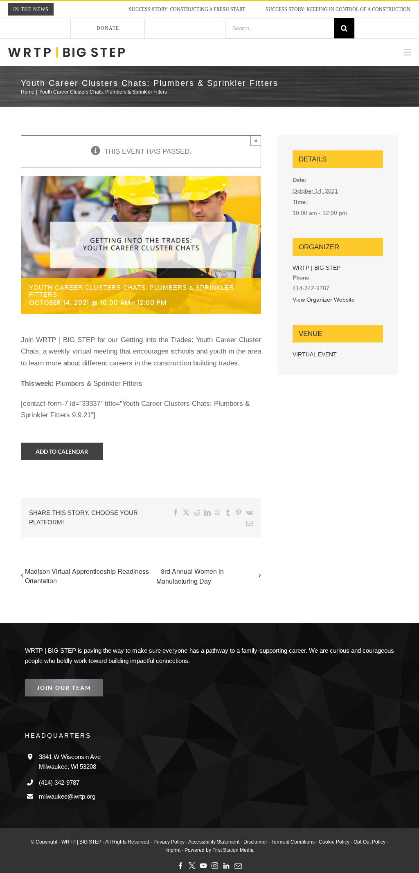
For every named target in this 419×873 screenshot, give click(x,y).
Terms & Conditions (277, 831)
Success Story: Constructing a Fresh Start (167, 10)
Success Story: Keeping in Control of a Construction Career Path (331, 10)
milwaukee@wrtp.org (67, 785)
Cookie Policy (315, 831)
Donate (108, 28)
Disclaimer (242, 831)
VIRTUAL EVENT (314, 354)
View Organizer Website (323, 299)
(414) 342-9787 (61, 771)
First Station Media (223, 839)
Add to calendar (62, 451)
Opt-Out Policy (350, 831)
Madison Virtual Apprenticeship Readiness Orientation (87, 564)
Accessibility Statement (203, 831)
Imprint (377, 831)
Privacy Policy (161, 831)
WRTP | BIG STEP (315, 267)
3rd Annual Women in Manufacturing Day (190, 565)
